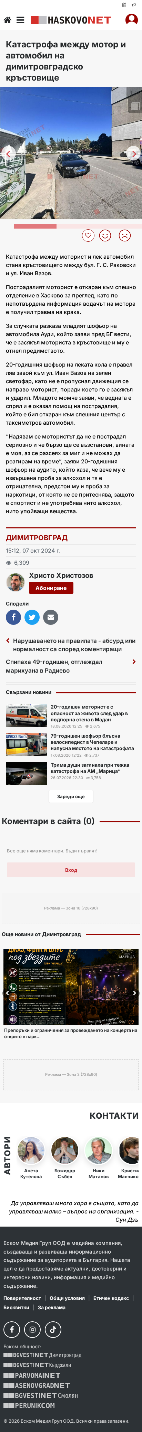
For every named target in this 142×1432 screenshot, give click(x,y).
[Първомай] (31, 1375)
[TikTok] (53, 1329)
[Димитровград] (42, 1355)
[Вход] (132, 20)
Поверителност (22, 1298)
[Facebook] (11, 1329)
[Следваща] (133, 153)
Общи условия (67, 1298)
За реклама (51, 1307)
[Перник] (28, 1405)
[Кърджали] (37, 1365)
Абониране (51, 587)
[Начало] (7, 20)
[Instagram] (32, 1329)
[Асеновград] (36, 1385)
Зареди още (71, 796)
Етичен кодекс (111, 1298)
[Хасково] (71, 20)
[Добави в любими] (89, 235)
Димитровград (37, 538)
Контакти (114, 1116)
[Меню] (20, 20)
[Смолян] (40, 1395)
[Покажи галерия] (134, 106)
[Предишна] (8, 153)
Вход (71, 870)
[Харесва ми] (107, 235)
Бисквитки (16, 1307)
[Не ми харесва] (127, 235)
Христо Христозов (61, 575)
